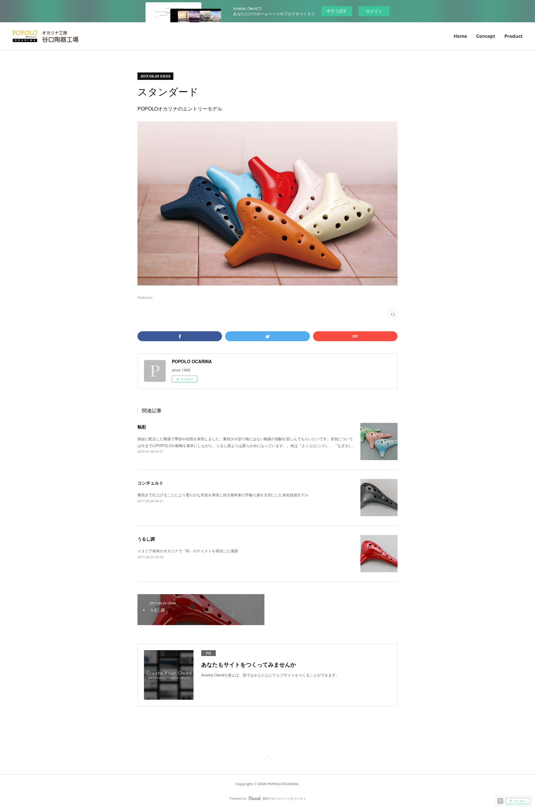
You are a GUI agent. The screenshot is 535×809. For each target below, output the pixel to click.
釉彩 (141, 427)
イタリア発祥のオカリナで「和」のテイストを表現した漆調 (187, 550)
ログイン (374, 11)
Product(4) (144, 297)
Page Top (267, 759)
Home (460, 36)
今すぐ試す (337, 11)
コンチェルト (150, 483)
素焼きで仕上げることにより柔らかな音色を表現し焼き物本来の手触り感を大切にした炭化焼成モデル (222, 494)
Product (513, 36)
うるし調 (146, 539)
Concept (485, 36)
